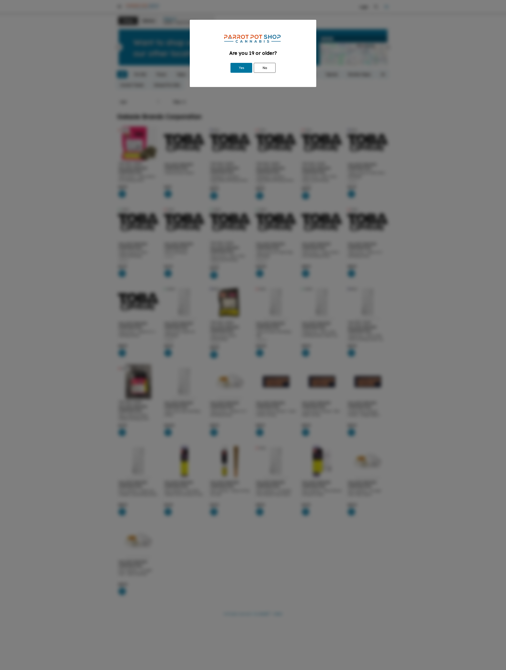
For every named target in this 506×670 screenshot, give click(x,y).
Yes (241, 68)
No (264, 68)
